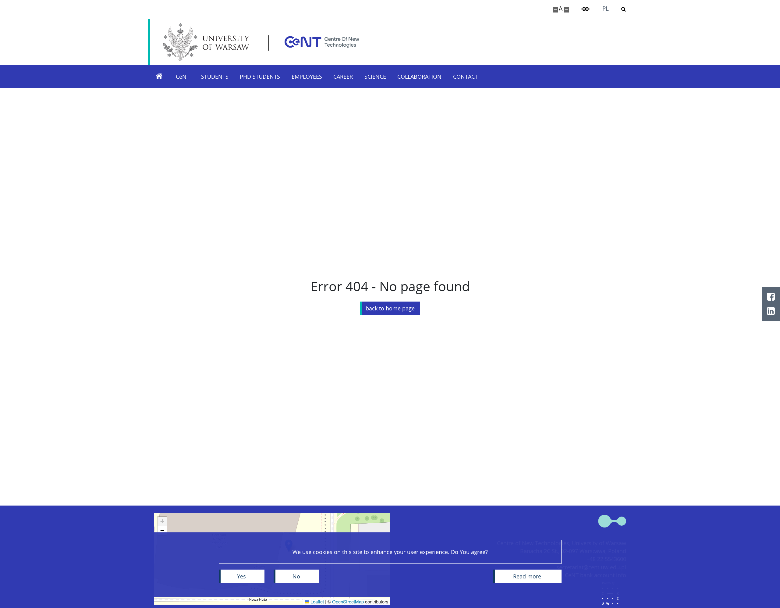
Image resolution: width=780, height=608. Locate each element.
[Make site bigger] (555, 10)
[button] (162, 521)
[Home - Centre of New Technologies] (322, 42)
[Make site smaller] (566, 10)
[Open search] (620, 9)
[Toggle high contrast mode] (586, 9)
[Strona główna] (159, 76)
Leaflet (316, 601)
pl (605, 9)
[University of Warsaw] (208, 42)
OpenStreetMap (348, 601)
